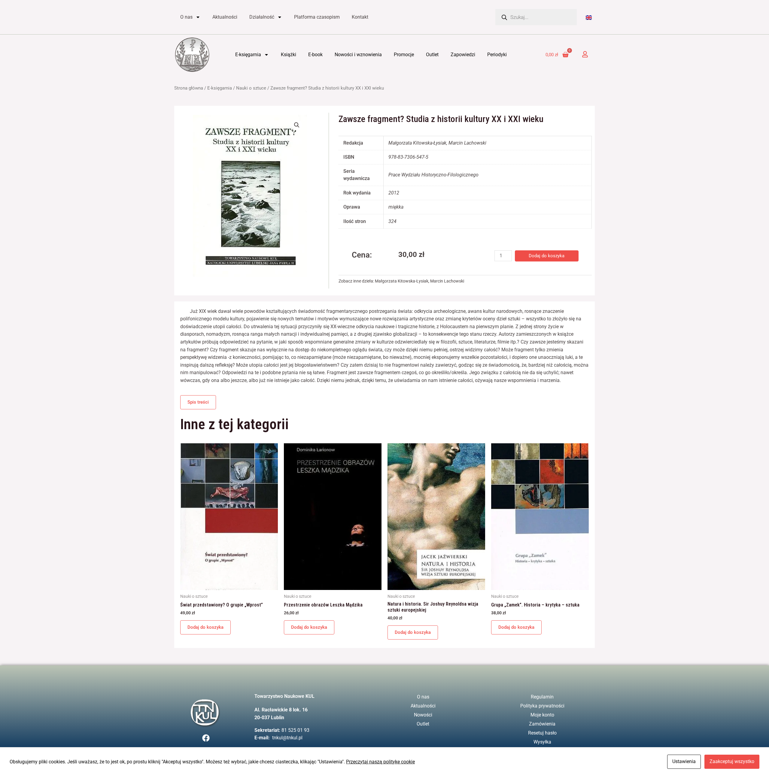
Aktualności (224, 17)
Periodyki (497, 54)
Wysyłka (542, 742)
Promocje (404, 54)
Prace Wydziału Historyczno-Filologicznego (433, 175)
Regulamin (542, 697)
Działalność (261, 17)
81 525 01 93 (295, 730)
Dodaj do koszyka (546, 255)
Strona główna (188, 88)
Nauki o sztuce (251, 88)
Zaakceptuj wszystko (732, 761)
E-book (315, 54)
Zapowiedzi (463, 54)
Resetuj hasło (542, 733)
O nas (186, 17)
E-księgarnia (248, 54)
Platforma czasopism (317, 17)
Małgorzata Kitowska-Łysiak (401, 281)
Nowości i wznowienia (358, 54)
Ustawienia (684, 761)
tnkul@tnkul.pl (287, 738)
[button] (296, 125)
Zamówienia (542, 724)
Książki (288, 54)
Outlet (432, 54)
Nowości (423, 715)
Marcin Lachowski (447, 281)
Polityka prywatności (542, 706)
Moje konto (542, 715)
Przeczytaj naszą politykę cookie (380, 762)
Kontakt (360, 17)
